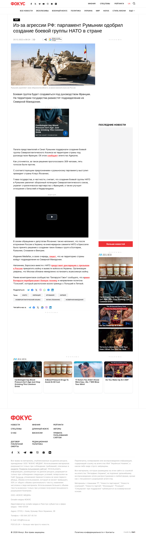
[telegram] (24, 452)
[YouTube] (44, 3)
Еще (131, 11)
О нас (14, 433)
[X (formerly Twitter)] (35, 3)
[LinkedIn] (56, 3)
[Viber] (48, 3)
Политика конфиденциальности (89, 532)
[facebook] (12, 452)
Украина (88, 11)
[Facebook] (31, 3)
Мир (98, 11)
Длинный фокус (40, 429)
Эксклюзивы (42, 11)
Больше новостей (116, 244)
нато (25, 295)
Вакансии (37, 433)
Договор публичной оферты (17, 444)
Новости (15, 425)
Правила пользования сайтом (60, 435)
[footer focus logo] (21, 417)
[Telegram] (39, 3)
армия (63, 295)
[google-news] (43, 452)
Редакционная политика (40, 442)
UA (129, 3)
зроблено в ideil (129, 532)
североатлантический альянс (28, 300)
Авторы (57, 429)
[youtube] (31, 452)
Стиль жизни (119, 11)
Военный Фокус (59, 11)
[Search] (134, 3)
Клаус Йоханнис (53, 300)
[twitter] (18, 452)
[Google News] (52, 3)
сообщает (52, 155)
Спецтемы (105, 3)
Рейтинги (119, 3)
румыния (50, 295)
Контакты (110, 532)
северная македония (75, 300)
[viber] (37, 452)
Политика (76, 11)
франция (37, 295)
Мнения (91, 3)
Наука (106, 11)
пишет (52, 256)
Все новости (26, 11)
